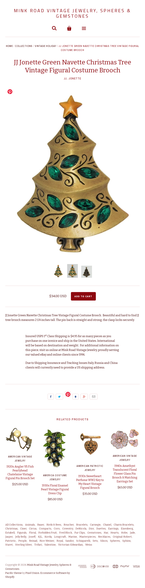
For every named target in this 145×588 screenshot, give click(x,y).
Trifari (38, 544)
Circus (33, 528)
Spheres (115, 540)
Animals (30, 524)
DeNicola (81, 528)
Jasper (9, 536)
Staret (9, 544)
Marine (72, 536)
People (22, 540)
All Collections (14, 524)
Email (94, 396)
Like (51, 396)
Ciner (23, 528)
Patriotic (10, 540)
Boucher (69, 524)
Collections (23, 46)
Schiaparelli (83, 540)
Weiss (88, 544)
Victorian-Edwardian (70, 544)
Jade (132, 532)
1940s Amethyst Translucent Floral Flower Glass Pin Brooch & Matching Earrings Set (124, 473)
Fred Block (65, 532)
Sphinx (126, 540)
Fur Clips (79, 532)
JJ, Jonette (72, 78)
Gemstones (94, 532)
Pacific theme (13, 573)
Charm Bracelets (124, 524)
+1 (84, 396)
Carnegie (95, 524)
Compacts (45, 528)
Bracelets (82, 524)
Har (106, 532)
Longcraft (60, 536)
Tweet (59, 396)
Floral (32, 532)
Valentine (50, 544)
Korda (48, 536)
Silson (104, 540)
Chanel (107, 524)
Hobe (124, 532)
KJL (40, 536)
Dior (91, 528)
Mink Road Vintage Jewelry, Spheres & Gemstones (72, 13)
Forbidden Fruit (47, 532)
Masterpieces (87, 536)
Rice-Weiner (47, 540)
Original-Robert (122, 536)
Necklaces (104, 536)
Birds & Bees (54, 524)
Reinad (33, 540)
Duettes (101, 528)
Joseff (32, 536)
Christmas (11, 528)
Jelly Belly (20, 536)
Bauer (40, 524)
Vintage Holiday (45, 46)
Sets (95, 540)
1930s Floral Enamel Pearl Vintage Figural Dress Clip (55, 489)
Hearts (115, 532)
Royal (60, 540)
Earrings (113, 528)
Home (9, 46)
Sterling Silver (23, 544)
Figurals (22, 532)
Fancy (75, 396)
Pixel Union (32, 573)
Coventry (67, 528)
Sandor (69, 540)
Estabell (10, 532)
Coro (57, 528)
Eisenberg (127, 528)
